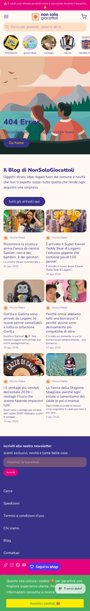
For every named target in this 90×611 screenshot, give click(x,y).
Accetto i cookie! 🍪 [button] (45, 603)
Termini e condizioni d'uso (23, 515)
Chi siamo (11, 528)
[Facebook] (18, 567)
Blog (7, 540)
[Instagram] (12, 567)
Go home (16, 142)
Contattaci (11, 553)
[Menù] (7, 16)
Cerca (7, 491)
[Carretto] (82, 16)
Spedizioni (11, 503)
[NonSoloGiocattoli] (45, 16)
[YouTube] (24, 567)
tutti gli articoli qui (24, 201)
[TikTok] (5, 567)
